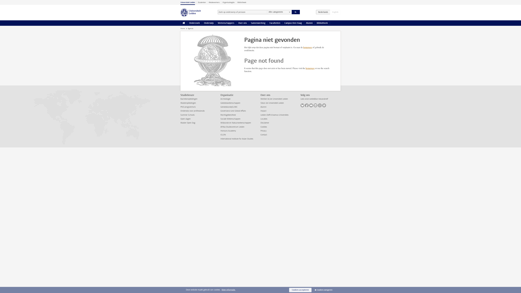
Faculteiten (274, 23)
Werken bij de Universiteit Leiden (274, 99)
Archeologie (225, 99)
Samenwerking (258, 23)
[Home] (183, 23)
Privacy (263, 131)
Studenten (202, 2)
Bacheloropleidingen (188, 99)
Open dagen (185, 119)
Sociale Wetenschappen (230, 119)
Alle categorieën (276, 12)
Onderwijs (209, 23)
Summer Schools (187, 115)
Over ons (242, 23)
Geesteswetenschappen (230, 103)
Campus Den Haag (293, 23)
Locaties (263, 119)
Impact (263, 111)
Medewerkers (214, 2)
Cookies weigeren (324, 290)
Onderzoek (194, 23)
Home (182, 28)
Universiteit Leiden (187, 2)
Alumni (309, 23)
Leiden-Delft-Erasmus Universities (274, 115)
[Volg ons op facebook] (307, 105)
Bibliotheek (241, 2)
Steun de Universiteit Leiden (272, 103)
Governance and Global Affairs (233, 111)
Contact (263, 134)
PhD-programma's (188, 107)
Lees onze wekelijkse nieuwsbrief (314, 99)
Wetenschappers (226, 23)
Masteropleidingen (188, 103)
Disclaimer (264, 123)
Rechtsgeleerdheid (228, 115)
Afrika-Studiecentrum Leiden (232, 127)
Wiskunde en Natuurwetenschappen (235, 123)
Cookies (263, 127)
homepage (307, 47)
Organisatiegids (229, 2)
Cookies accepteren (300, 290)
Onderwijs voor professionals (192, 111)
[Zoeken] (296, 12)
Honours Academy (228, 131)
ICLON (223, 134)
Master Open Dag (187, 123)
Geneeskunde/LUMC (228, 107)
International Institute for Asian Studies (236, 139)
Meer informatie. (229, 290)
